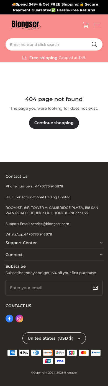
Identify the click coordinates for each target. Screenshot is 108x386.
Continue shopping (54, 122)
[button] (96, 25)
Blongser (70, 372)
